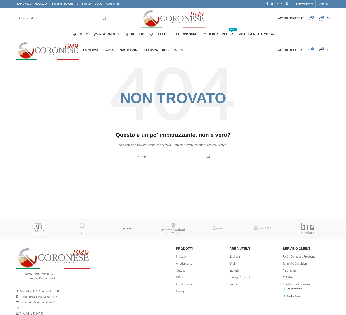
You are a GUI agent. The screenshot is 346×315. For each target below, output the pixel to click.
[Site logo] (173, 18)
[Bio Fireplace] (307, 229)
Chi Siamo (289, 277)
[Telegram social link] (287, 4)
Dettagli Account (239, 277)
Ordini (233, 263)
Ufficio (180, 277)
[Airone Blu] (83, 229)
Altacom (128, 228)
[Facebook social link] (267, 4)
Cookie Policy (294, 296)
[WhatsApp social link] (282, 4)
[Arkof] (217, 229)
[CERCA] (104, 18)
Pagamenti (289, 270)
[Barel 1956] (262, 229)
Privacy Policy (294, 288)
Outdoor (181, 270)
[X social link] (272, 4)
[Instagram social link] (277, 4)
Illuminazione (184, 284)
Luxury (180, 291)
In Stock (181, 256)
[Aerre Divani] (38, 229)
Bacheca (234, 256)
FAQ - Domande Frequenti (299, 256)
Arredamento (184, 263)
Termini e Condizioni (295, 263)
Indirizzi (234, 270)
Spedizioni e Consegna (296, 284)
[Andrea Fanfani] (173, 229)
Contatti (234, 284)
